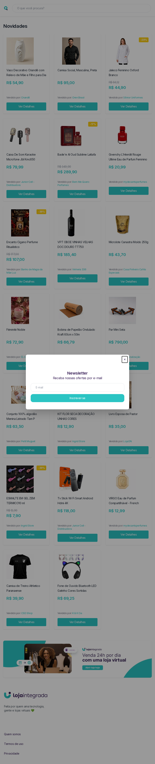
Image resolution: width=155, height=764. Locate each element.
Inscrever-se (77, 398)
